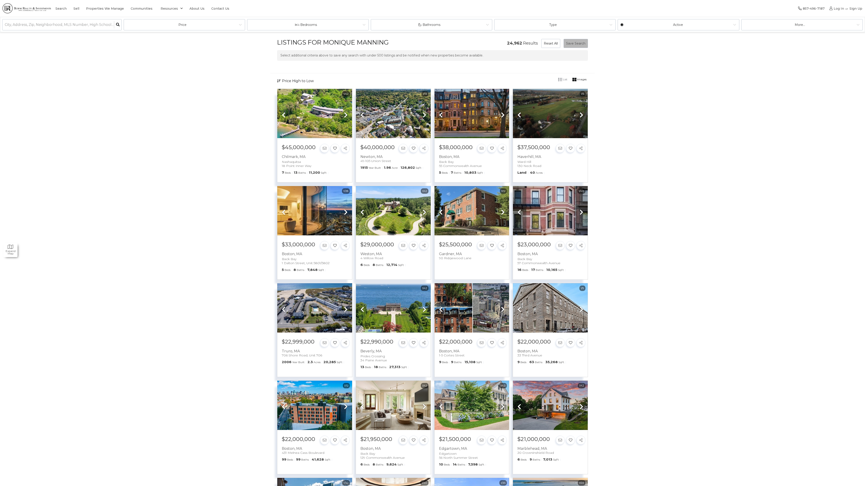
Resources (169, 9)
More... (800, 25)
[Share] (345, 148)
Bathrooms (431, 25)
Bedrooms (308, 25)
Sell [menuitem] (76, 9)
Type (553, 25)
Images (581, 79)
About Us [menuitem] (197, 9)
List (564, 79)
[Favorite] (334, 148)
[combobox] (5, 24)
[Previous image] (283, 115)
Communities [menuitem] (142, 9)
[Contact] (324, 148)
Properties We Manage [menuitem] (105, 9)
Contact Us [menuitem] (220, 9)
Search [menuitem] (61, 9)
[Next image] (345, 115)
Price (182, 25)
